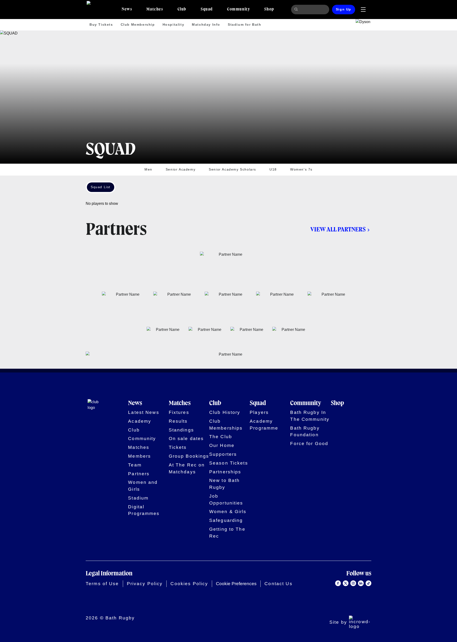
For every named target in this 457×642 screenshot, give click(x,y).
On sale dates (186, 438)
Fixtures (179, 412)
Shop (337, 403)
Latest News (143, 412)
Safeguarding (226, 520)
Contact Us (278, 583)
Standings (181, 429)
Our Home (221, 445)
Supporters (223, 454)
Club (134, 429)
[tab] (127, 9)
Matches (138, 447)
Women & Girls (228, 511)
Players (259, 412)
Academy (139, 421)
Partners (138, 473)
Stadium (138, 497)
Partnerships (225, 471)
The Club (220, 436)
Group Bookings (189, 456)
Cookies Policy (189, 583)
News (135, 403)
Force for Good (309, 443)
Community (142, 438)
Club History (224, 412)
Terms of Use (102, 583)
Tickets (178, 447)
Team (135, 464)
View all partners (338, 230)
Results (178, 421)
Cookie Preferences (236, 583)
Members (139, 456)
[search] (297, 9)
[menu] (363, 9)
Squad (258, 403)
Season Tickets (228, 463)
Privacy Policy (145, 583)
